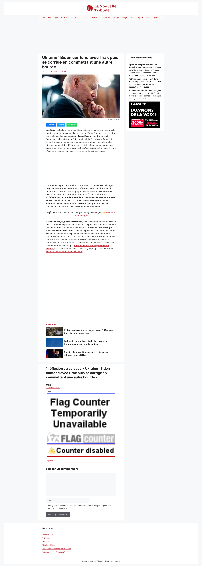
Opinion (116, 18)
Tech (148, 18)
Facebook (51, 124)
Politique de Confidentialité (53, 552)
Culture (95, 18)
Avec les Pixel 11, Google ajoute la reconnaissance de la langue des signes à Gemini (145, 96)
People (125, 18)
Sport (140, 18)
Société (74, 18)
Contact (156, 18)
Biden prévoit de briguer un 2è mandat (64, 251)
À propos (46, 538)
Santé (133, 18)
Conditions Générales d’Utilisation (56, 549)
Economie (84, 18)
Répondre (50, 461)
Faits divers (105, 18)
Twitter (61, 124)
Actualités (47, 18)
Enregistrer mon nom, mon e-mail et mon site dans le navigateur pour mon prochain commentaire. (79, 507)
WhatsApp (72, 124)
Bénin (56, 18)
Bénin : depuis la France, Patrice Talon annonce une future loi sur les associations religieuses (144, 72)
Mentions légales (49, 545)
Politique (64, 18)
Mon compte (47, 534)
